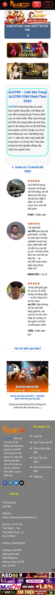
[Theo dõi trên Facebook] (5, 482)
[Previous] (5, 390)
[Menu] (4, 4)
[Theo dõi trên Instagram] (10, 482)
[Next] (49, 390)
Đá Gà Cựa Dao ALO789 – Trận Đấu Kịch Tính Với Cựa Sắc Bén (27, 397)
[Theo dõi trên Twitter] (16, 482)
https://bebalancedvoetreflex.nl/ (19, 517)
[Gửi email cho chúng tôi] (21, 482)
